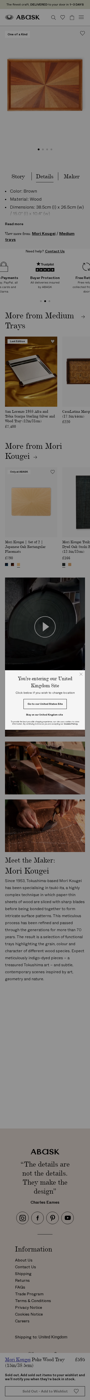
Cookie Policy (71, 724)
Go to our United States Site (45, 704)
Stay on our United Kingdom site (44, 714)
